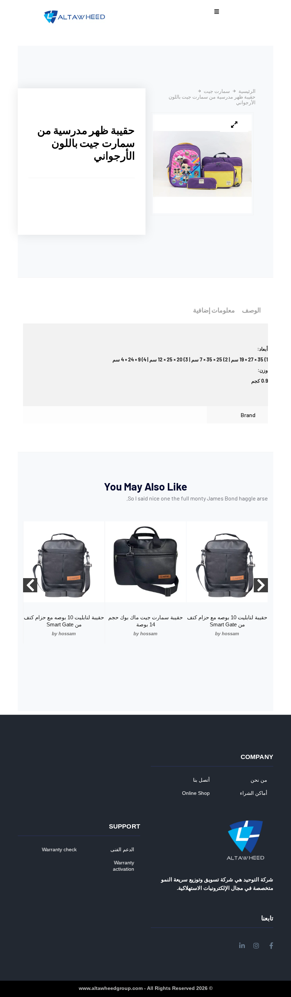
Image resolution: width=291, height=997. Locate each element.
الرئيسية (247, 91)
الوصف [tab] (251, 310)
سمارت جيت (217, 91)
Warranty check (59, 849)
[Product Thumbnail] (234, 125)
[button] (216, 12)
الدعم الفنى (122, 849)
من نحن (259, 780)
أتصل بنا (201, 780)
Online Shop (196, 793)
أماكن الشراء (253, 793)
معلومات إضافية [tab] (214, 310)
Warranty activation (123, 866)
